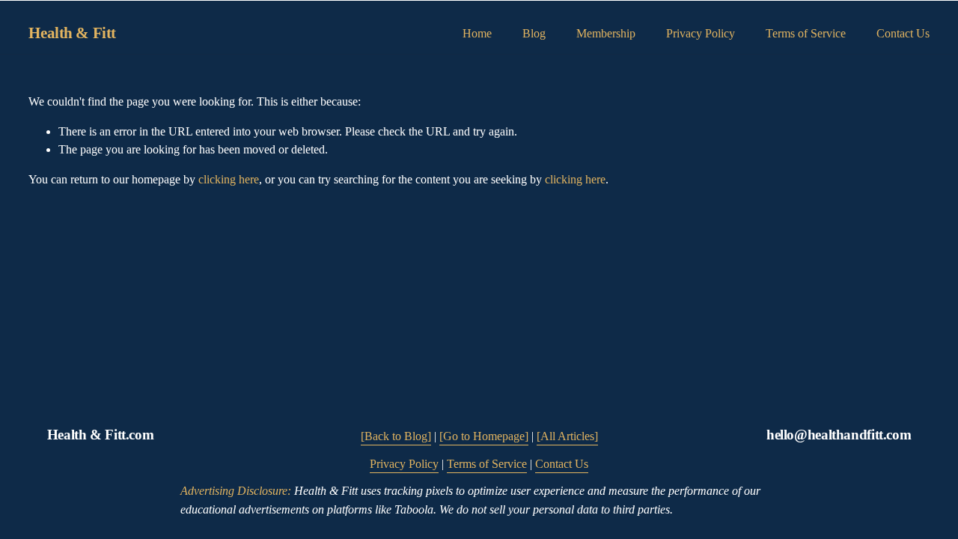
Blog (534, 33)
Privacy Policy (700, 33)
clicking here (228, 179)
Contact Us (903, 33)
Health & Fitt (72, 33)
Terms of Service (806, 33)
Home (477, 33)
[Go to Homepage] (483, 436)
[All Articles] (567, 436)
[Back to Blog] (396, 436)
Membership (605, 33)
